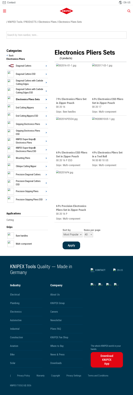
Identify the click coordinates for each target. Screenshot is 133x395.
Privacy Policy (23, 375)
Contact (100, 270)
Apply (124, 35)
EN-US (120, 270)
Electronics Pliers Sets (70, 21)
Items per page (92, 230)
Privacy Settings (73, 375)
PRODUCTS (30, 21)
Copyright (55, 375)
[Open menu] (22, 11)
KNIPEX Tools (15, 21)
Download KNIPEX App (107, 359)
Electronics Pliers (47, 21)
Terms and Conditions (98, 375)
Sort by (67, 230)
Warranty (40, 375)
